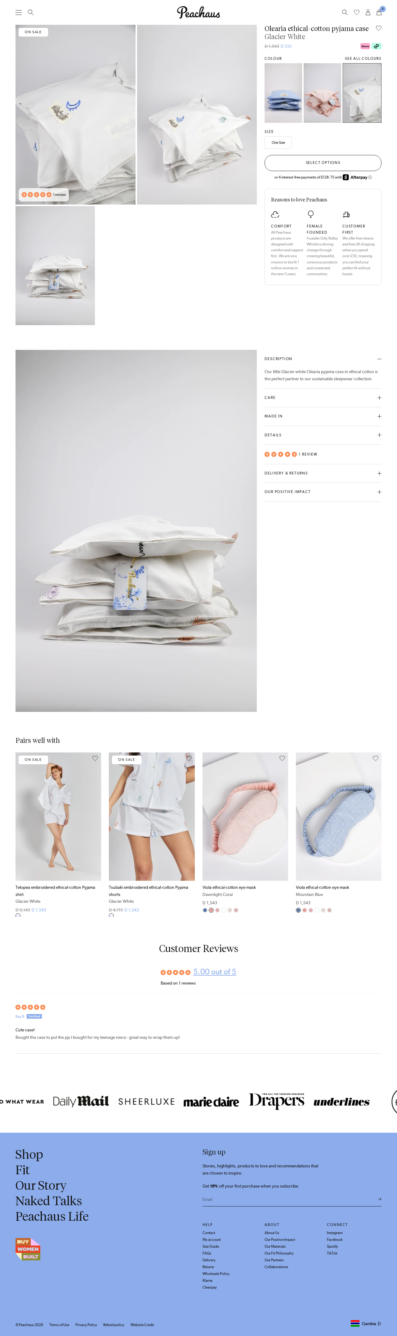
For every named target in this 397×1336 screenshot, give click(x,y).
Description (278, 359)
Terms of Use (59, 1325)
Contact (209, 1233)
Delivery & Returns (286, 473)
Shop (29, 1154)
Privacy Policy (86, 1325)
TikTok (332, 1253)
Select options (323, 163)
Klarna (207, 1280)
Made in (274, 416)
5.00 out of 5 (214, 971)
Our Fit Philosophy (279, 1253)
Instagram (335, 1233)
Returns (208, 1267)
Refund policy (113, 1325)
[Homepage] (198, 12)
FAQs (207, 1253)
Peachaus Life (52, 1216)
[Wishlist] (356, 12)
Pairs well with (38, 740)
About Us (272, 1233)
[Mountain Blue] (283, 93)
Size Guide (211, 1246)
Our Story (41, 1185)
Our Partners (274, 1260)
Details (273, 435)
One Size (278, 142)
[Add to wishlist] (378, 28)
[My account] (368, 12)
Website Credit (142, 1325)
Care (270, 397)
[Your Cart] (379, 12)
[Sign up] (379, 1199)
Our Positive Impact (287, 492)
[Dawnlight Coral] (322, 93)
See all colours (363, 58)
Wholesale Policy (216, 1274)
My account (212, 1239)
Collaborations (276, 1267)
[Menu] (19, 12)
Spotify (332, 1246)
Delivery (209, 1260)
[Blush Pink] (236, 910)
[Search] (30, 12)
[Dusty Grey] (223, 910)
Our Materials (275, 1246)
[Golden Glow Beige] (230, 910)
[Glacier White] (362, 93)
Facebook (335, 1239)
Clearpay (210, 1287)
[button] (36, 194)
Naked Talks (49, 1200)
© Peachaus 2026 (29, 1325)
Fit (23, 1169)
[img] (198, 1007)
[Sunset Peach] (217, 910)
